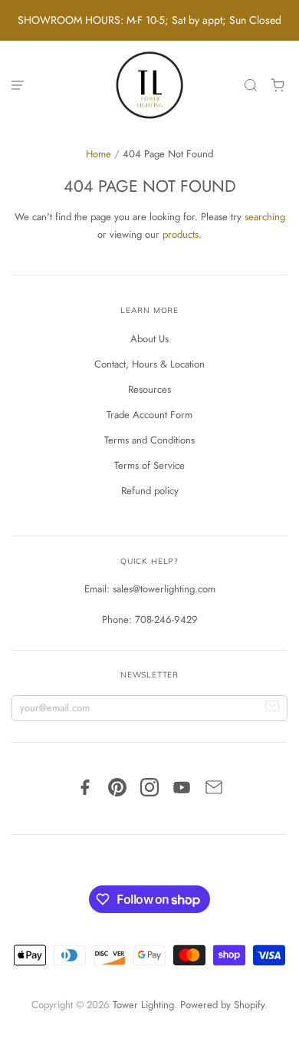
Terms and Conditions (149, 440)
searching (265, 216)
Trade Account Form (149, 414)
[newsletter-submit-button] (272, 708)
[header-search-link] (251, 85)
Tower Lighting (143, 1004)
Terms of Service (149, 465)
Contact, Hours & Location (149, 364)
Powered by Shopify (222, 1004)
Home (98, 154)
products (181, 234)
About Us (149, 338)
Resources (149, 389)
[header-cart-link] (277, 85)
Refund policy (150, 490)
